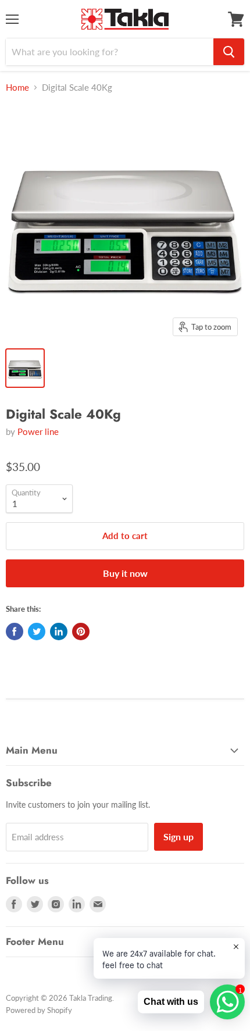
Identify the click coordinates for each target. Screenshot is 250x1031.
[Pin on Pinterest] (81, 631)
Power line (38, 431)
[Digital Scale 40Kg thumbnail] (25, 368)
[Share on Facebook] (14, 631)
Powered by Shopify (39, 1010)
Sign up (178, 836)
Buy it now (125, 573)
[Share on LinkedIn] (58, 631)
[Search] (228, 51)
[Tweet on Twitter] (36, 631)
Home (17, 87)
